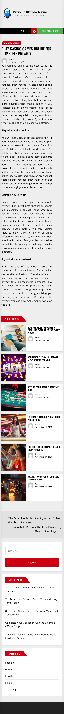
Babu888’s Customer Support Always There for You (43, 359)
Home (8, 682)
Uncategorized (12, 43)
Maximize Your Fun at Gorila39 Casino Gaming (43, 478)
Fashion (9, 662)
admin (11, 59)
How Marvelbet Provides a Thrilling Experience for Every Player (44, 330)
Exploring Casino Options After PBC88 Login (44, 418)
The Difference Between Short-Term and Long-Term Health (31, 601)
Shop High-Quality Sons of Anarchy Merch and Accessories (31, 612)
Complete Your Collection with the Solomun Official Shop (30, 624)
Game (8, 669)
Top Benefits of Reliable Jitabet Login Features (44, 448)
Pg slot (39, 119)
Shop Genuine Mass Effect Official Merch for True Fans (30, 589)
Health (9, 676)
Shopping (10, 689)
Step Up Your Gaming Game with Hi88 (44, 388)
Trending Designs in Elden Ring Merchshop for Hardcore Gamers (31, 636)
